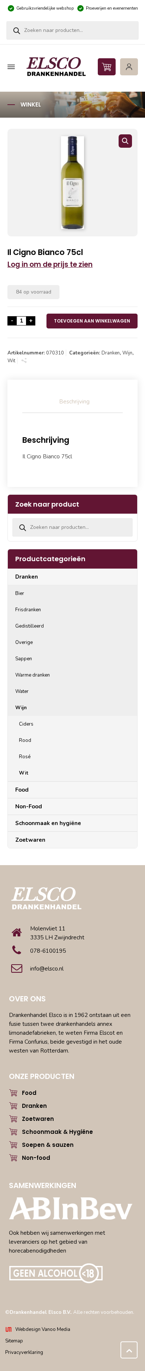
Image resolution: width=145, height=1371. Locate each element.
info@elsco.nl (47, 968)
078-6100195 (48, 951)
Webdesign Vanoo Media (42, 1329)
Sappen (23, 658)
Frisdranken (28, 609)
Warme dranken (32, 675)
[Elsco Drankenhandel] (71, 67)
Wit (11, 360)
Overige (24, 642)
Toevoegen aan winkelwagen (92, 321)
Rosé (24, 756)
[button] (125, 141)
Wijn (127, 353)
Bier (19, 593)
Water (22, 691)
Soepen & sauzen (48, 1145)
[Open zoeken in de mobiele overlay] (72, 30)
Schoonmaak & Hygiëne (57, 1132)
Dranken (111, 353)
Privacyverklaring (24, 1352)
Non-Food (28, 806)
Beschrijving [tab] (74, 401)
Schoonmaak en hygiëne (48, 823)
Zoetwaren (30, 840)
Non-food (36, 1158)
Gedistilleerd (29, 626)
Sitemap (14, 1341)
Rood (25, 740)
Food (22, 790)
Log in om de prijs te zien (50, 264)
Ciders (26, 724)
